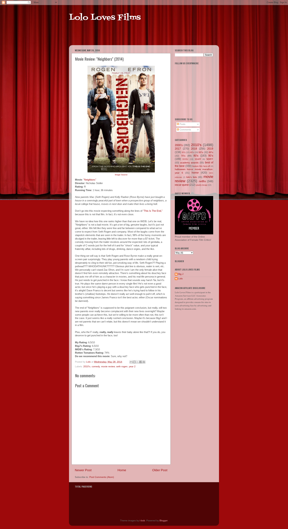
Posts (182, 124)
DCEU (185, 159)
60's (211, 152)
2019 (210, 148)
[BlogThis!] (134, 362)
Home (122, 470)
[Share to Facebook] (140, 362)
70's (183, 156)
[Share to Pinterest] (144, 362)
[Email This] (131, 362)
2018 (194, 148)
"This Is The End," (152, 211)
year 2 (132, 366)
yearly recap (201, 185)
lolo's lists (191, 177)
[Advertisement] (133, 36)
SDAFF (198, 159)
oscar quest (181, 184)
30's (183, 152)
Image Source (121, 175)
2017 (178, 148)
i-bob (142, 520)
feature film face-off (201, 166)
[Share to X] (137, 362)
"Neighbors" (89, 179)
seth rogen (122, 366)
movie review (108, 366)
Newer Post (83, 470)
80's (196, 155)
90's (210, 155)
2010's (86, 366)
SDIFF (209, 159)
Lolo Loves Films (105, 18)
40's (192, 152)
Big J (180, 274)
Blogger (164, 520)
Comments (185, 129)
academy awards (189, 162)
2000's (179, 145)
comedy (96, 366)
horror (195, 172)
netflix (202, 181)
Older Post (159, 470)
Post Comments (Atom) (101, 477)
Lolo (180, 278)
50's (201, 152)
